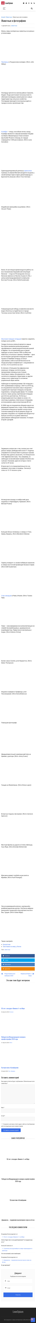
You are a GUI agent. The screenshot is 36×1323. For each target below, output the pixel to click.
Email (3, 1116)
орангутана (28, 171)
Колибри (4, 132)
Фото (11, 1042)
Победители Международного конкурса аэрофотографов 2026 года (18, 1180)
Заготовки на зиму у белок (12, 946)
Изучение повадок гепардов (11, 339)
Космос (11, 1012)
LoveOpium (7, 3)
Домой (3, 17)
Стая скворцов (6, 596)
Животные (9, 17)
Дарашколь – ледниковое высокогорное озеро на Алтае (18, 1220)
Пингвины (4, 62)
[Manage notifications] (32, 1319)
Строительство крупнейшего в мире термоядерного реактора (17, 1249)
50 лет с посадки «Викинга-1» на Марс (18, 1159)
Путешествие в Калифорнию (18, 1200)
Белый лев (6, 944)
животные (7, 949)
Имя (2, 1107)
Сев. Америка (12, 1071)
